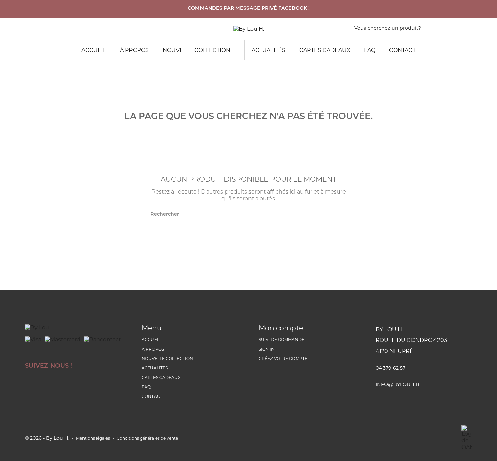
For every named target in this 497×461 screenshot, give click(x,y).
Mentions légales (93, 438)
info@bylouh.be (399, 384)
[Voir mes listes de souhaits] (441, 29)
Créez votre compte (283, 358)
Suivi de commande (281, 339)
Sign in (267, 349)
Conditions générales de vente (147, 438)
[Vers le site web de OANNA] (467, 438)
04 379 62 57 (390, 368)
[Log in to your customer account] (468, 29)
